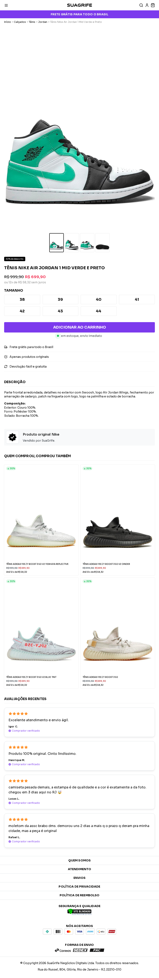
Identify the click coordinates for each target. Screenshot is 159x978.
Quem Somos (79, 860)
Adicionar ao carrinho (79, 327)
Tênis (32, 21)
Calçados (20, 21)
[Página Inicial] (79, 5)
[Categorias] (6, 5)
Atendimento (79, 869)
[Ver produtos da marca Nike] (12, 437)
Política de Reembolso (80, 895)
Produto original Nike (41, 434)
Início (7, 21)
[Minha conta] (147, 5)
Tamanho (13, 290)
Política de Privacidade (79, 886)
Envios (79, 878)
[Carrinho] (152, 5)
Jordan (42, 21)
